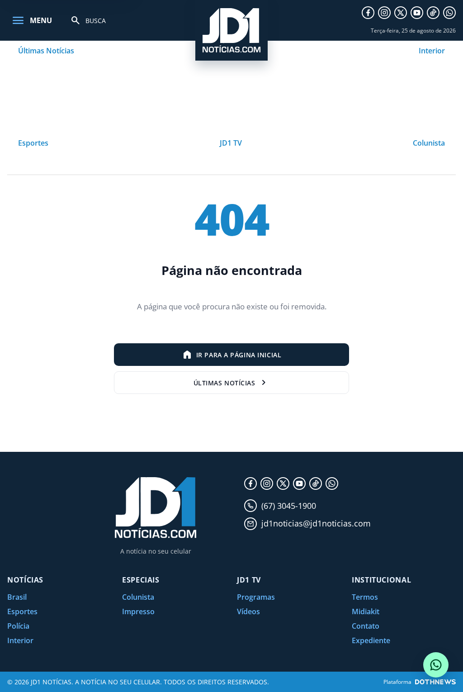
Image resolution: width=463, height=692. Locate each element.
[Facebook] (368, 12)
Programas (256, 597)
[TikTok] (433, 12)
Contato (365, 626)
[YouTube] (417, 12)
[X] (400, 12)
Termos (365, 597)
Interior (432, 51)
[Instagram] (384, 12)
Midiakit (365, 611)
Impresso (138, 611)
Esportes (33, 143)
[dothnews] (435, 681)
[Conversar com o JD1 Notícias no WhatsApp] (436, 665)
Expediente (371, 640)
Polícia (18, 626)
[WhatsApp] (449, 12)
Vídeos (248, 611)
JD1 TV (231, 143)
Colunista (429, 143)
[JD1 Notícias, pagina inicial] (231, 30)
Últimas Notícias (46, 51)
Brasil (17, 597)
